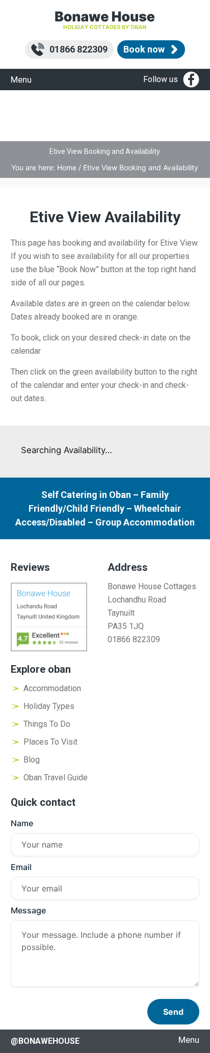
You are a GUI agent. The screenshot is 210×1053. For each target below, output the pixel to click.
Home (66, 167)
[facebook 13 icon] (191, 79)
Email (21, 867)
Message (28, 910)
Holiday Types (48, 706)
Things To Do (46, 724)
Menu (21, 79)
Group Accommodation (145, 522)
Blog (31, 760)
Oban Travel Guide (55, 777)
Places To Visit (50, 742)
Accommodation (52, 688)
